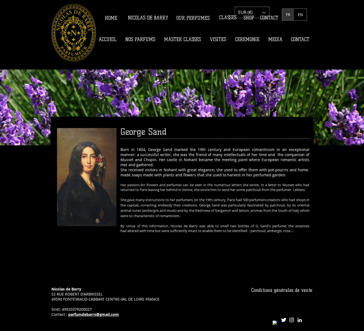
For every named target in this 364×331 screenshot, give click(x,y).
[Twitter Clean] (284, 320)
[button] (252, 12)
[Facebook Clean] (276, 324)
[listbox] (252, 12)
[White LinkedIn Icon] (300, 320)
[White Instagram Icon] (292, 320)
